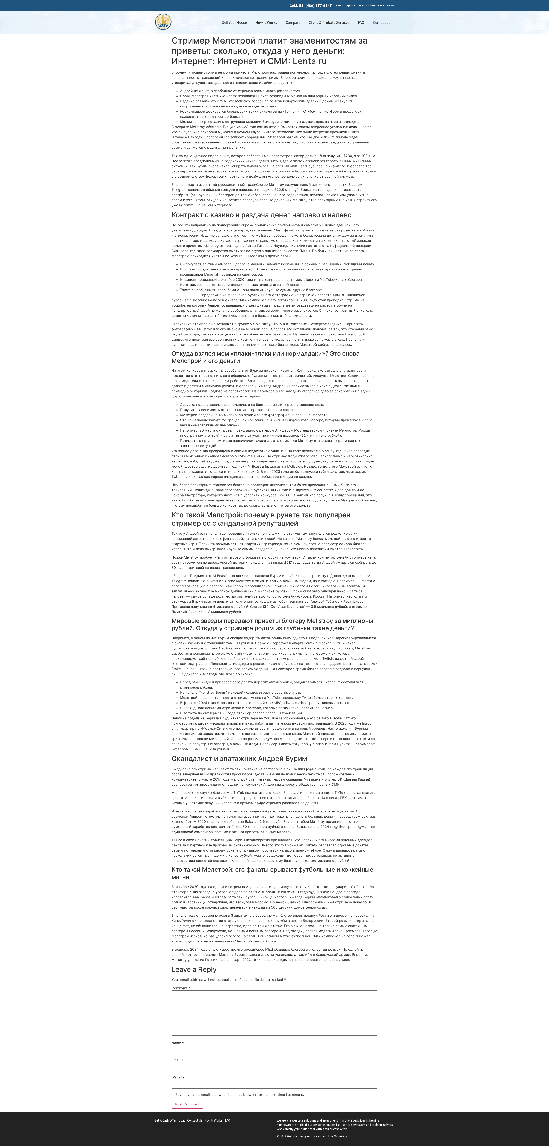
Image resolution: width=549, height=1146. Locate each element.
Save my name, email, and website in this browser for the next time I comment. (239, 1094)
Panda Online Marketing (331, 1136)
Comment (181, 988)
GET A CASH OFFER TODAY (377, 5)
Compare (293, 22)
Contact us (381, 22)
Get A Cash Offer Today (169, 1120)
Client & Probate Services (329, 22)
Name (178, 1043)
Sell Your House (234, 22)
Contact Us (194, 1120)
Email (177, 1060)
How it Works (266, 22)
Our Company (345, 5)
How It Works (213, 1120)
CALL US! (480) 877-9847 (311, 5)
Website (178, 1077)
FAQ (361, 22)
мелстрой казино (186, 295)
